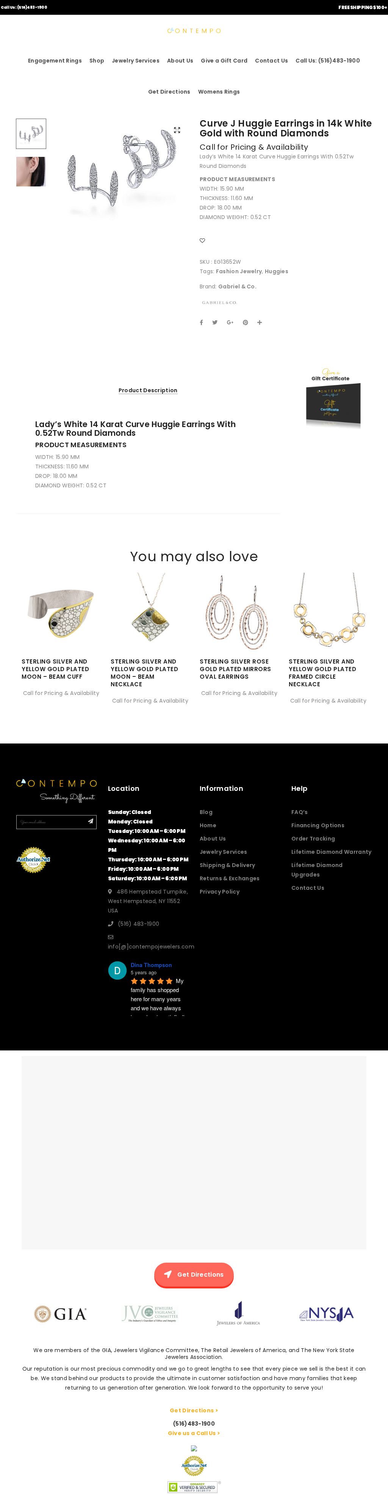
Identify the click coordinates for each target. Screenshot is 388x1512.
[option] (121, 169)
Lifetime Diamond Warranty (331, 852)
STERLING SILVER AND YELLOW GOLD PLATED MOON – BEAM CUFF (55, 669)
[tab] (148, 390)
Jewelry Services (136, 60)
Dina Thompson (151, 965)
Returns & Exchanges (230, 878)
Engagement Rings (55, 60)
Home (208, 825)
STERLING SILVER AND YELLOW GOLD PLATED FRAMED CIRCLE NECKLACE (322, 672)
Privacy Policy (219, 891)
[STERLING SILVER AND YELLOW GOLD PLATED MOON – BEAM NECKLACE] (149, 628)
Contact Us (271, 60)
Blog (206, 812)
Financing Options (317, 825)
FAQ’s (299, 812)
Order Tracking (313, 838)
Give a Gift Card (224, 60)
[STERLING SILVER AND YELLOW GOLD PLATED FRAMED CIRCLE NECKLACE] (327, 628)
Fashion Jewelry (239, 271)
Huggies (276, 271)
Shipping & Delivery (227, 865)
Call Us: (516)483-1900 (24, 7)
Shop (96, 60)
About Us (180, 60)
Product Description (148, 390)
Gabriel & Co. (237, 286)
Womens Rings (219, 91)
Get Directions (169, 91)
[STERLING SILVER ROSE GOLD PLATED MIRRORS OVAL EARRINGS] (238, 628)
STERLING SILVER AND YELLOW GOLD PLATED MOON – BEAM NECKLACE (144, 672)
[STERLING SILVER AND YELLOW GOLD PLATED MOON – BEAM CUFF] (60, 628)
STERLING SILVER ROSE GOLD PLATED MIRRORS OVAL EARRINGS (235, 669)
